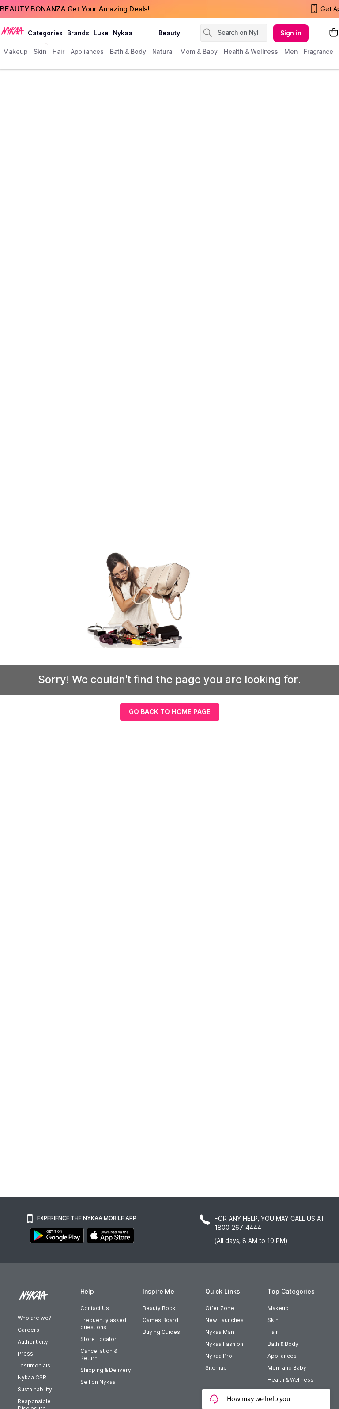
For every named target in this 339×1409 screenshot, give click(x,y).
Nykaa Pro (218, 1355)
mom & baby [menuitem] (199, 51)
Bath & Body (282, 1344)
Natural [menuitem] (163, 51)
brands (78, 33)
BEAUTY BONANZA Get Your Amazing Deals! (74, 8)
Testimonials (34, 1365)
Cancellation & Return (98, 1354)
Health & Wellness (290, 1379)
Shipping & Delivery (105, 1370)
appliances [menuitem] (87, 51)
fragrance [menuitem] (318, 51)
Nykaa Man (219, 1332)
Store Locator (98, 1339)
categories (45, 33)
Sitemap (216, 1367)
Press (25, 1353)
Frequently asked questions (103, 1323)
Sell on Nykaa (98, 1382)
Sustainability (35, 1389)
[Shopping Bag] (333, 33)
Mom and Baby (286, 1367)
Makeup (278, 1308)
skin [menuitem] (40, 51)
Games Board (160, 1320)
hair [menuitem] (58, 51)
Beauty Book (159, 1308)
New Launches (224, 1320)
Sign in (290, 33)
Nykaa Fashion (224, 1344)
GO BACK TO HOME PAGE (170, 711)
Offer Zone (219, 1308)
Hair (272, 1332)
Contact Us (94, 1308)
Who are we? (34, 1318)
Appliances (282, 1355)
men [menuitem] (291, 51)
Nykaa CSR (32, 1377)
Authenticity (33, 1341)
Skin (273, 1320)
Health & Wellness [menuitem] (251, 51)
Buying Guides (161, 1332)
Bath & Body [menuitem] (128, 51)
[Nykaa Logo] (13, 30)
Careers (28, 1329)
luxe (101, 33)
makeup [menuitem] (15, 51)
